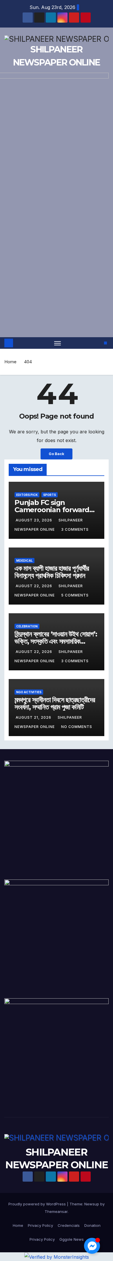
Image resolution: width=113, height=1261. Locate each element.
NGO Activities (28, 692)
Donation (92, 1225)
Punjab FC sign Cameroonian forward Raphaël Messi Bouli (51, 509)
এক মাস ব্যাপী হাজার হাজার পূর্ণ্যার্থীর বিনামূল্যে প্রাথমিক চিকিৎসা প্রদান (51, 572)
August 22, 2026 (34, 586)
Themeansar (56, 1211)
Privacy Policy (40, 1225)
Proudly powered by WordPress (37, 1204)
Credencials (69, 1225)
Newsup (91, 1204)
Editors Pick (27, 495)
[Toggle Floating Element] (92, 1246)
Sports (49, 495)
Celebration (27, 626)
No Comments (76, 727)
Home (10, 361)
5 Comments (75, 595)
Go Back (56, 454)
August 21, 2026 (34, 717)
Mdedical (24, 560)
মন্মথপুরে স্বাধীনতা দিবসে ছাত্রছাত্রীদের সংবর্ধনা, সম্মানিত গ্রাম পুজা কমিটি (54, 703)
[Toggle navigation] (57, 343)
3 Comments (75, 529)
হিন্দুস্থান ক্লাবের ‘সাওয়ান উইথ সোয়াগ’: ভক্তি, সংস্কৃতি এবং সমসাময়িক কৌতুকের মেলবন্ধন (55, 641)
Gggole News (71, 1239)
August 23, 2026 (34, 520)
